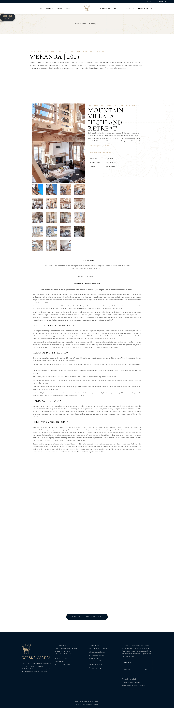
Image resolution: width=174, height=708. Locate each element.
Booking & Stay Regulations (131, 682)
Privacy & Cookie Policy (129, 679)
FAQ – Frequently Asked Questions (133, 685)
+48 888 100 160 (94, 646)
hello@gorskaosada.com (97, 652)
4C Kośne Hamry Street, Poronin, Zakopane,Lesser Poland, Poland (96, 658)
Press (83, 24)
